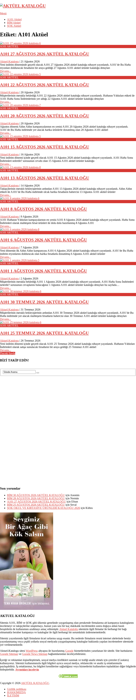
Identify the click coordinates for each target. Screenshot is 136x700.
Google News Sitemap (34, 653)
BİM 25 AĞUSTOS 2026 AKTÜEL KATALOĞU (36, 504)
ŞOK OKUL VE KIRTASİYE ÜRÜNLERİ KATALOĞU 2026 (43, 507)
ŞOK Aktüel (14, 25)
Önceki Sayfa (7, 353)
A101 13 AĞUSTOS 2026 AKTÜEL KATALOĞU (44, 178)
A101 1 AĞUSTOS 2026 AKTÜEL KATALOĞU (43, 271)
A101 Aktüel (14, 19)
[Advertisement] (26, 429)
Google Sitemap (9, 653)
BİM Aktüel (14, 22)
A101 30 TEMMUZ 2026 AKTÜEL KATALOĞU (44, 302)
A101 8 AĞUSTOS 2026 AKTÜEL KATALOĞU (43, 209)
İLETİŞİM (13, 695)
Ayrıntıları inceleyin (27, 669)
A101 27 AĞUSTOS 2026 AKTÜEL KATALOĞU (44, 54)
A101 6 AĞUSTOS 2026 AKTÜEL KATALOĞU (43, 240)
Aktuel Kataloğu (68, 629)
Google (69, 650)
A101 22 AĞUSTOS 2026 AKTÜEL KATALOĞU (44, 85)
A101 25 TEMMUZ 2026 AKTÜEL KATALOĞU (44, 333)
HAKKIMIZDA (16, 692)
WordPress (32, 650)
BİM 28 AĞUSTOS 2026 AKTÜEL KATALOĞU (36, 498)
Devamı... (5, 71)
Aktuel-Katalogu (9, 61)
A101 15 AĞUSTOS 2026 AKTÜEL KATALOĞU (44, 147)
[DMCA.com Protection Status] (68, 677)
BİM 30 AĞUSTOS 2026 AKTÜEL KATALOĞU (36, 495)
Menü (3, 13)
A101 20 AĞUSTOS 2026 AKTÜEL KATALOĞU (44, 116)
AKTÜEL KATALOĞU (35, 683)
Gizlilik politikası (16, 689)
